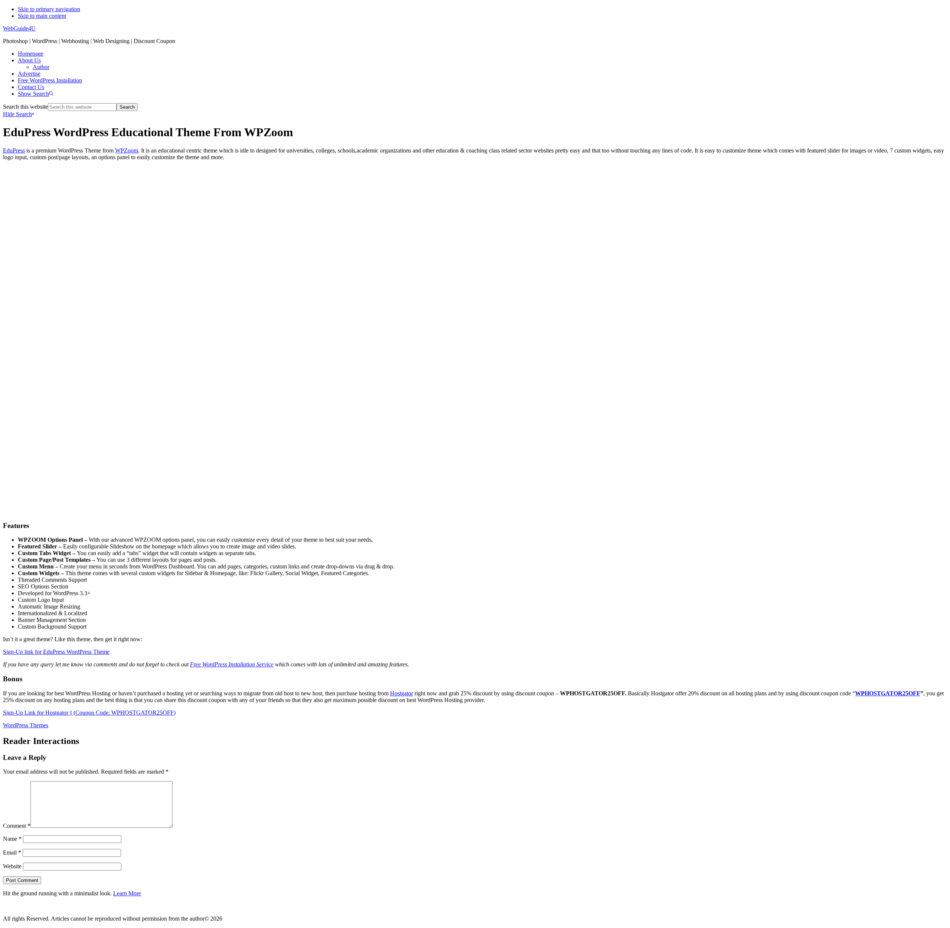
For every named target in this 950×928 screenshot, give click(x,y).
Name (12, 839)
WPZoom (126, 150)
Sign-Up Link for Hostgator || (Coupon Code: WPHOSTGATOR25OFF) (89, 712)
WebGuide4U (19, 28)
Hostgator (401, 693)
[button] (35, 94)
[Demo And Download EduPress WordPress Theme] (475, 501)
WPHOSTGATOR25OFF (887, 693)
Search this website (25, 107)
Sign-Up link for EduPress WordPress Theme (56, 652)
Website (12, 866)
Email (12, 852)
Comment (16, 826)
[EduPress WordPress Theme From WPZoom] (475, 324)
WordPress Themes (25, 725)
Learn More (127, 893)
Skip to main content (42, 16)
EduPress (14, 150)
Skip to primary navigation (49, 9)
